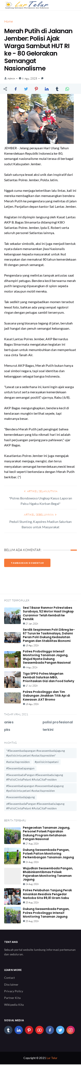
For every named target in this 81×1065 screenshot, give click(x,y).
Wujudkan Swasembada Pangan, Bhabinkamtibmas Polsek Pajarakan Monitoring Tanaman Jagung (48, 874)
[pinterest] (29, 1030)
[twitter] (60, 1030)
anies (9, 722)
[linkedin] (19, 1030)
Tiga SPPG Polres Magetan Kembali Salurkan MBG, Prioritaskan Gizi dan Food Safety (48, 677)
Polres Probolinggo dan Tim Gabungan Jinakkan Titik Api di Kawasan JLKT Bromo (46, 695)
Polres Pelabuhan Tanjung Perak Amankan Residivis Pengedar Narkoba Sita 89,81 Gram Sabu (47, 894)
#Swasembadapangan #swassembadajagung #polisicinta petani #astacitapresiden (35, 788)
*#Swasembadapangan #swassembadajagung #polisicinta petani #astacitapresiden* (35, 753)
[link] (42, 78)
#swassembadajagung (20, 797)
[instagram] (70, 1030)
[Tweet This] (26, 89)
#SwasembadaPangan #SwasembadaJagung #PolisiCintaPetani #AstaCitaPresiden (34, 777)
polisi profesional (58, 722)
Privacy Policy (13, 991)
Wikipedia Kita (14, 1004)
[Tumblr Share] (57, 89)
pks (7, 729)
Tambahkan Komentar (27, 563)
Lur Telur (52, 1058)
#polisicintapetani (47, 762)
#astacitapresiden (18, 762)
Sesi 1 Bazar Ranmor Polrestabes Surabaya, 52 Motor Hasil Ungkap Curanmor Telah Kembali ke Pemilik (48, 613)
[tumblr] (8, 1030)
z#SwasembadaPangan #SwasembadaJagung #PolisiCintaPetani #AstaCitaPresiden (35, 806)
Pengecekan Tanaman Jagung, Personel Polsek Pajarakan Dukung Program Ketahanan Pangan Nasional (46, 833)
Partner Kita (12, 997)
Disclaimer (11, 984)
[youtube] (39, 1030)
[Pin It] (36, 89)
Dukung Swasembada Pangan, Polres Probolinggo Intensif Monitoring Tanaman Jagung (46, 912)
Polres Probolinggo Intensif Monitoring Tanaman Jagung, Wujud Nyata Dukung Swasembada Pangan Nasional (47, 657)
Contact (9, 977)
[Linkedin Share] (47, 89)
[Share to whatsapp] (67, 89)
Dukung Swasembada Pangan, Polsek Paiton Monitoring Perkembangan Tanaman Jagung (48, 853)
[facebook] (50, 1030)
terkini (48, 729)
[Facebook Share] (15, 89)
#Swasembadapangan (20, 768)
